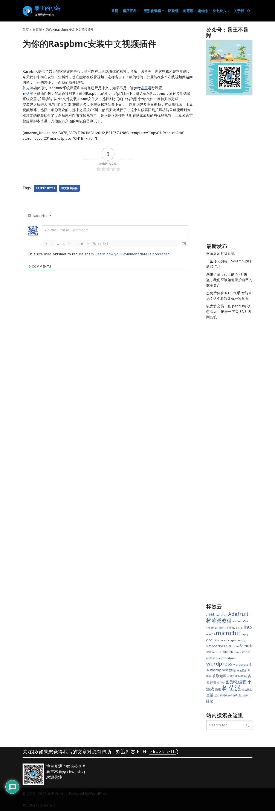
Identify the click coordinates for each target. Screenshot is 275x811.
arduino (237, 621)
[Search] (247, 725)
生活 (209, 695)
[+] (105, 243)
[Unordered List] (76, 243)
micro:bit (228, 633)
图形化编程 (236, 682)
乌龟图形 (242, 670)
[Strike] (64, 243)
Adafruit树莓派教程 (227, 617)
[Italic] (52, 243)
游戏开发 (247, 689)
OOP (209, 640)
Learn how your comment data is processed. (132, 254)
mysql (245, 634)
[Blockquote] (82, 243)
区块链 (173, 10)
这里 (144, 88)
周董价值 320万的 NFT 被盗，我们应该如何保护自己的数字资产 (229, 280)
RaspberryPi (45, 188)
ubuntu (227, 651)
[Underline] (58, 243)
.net (210, 614)
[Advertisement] (229, 170)
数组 (218, 689)
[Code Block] (88, 243)
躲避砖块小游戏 (229, 695)
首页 (114, 10)
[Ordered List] (70, 243)
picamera (219, 640)
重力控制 (243, 695)
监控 (216, 695)
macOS (210, 634)
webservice (214, 658)
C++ (245, 621)
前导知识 (219, 675)
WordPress (99, 793)
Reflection (232, 646)
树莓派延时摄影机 (220, 253)
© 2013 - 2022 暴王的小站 (44, 793)
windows (229, 658)
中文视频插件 (69, 188)
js (241, 627)
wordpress (219, 663)
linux (248, 627)
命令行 (221, 682)
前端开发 (232, 676)
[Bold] (46, 243)
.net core (221, 615)
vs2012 (244, 652)
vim (236, 652)
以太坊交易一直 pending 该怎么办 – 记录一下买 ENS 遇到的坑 (228, 311)
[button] (138, 11)
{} (99, 243)
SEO (208, 652)
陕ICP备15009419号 (39, 805)
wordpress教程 (223, 670)
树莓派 (37, 30)
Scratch (246, 645)
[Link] (94, 243)
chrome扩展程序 (216, 627)
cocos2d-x (233, 627)
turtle (215, 652)
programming (235, 640)
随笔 (209, 701)
